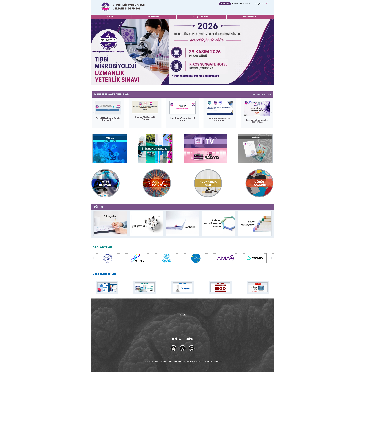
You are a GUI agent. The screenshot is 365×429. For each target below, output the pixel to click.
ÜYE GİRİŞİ (238, 4)
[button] (271, 113)
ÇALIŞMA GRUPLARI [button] (201, 17)
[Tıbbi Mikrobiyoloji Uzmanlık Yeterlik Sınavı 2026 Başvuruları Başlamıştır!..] (182, 52)
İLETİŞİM (258, 4)
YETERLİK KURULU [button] (249, 17)
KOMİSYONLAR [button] (153, 17)
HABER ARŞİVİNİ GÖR (261, 94)
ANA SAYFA (225, 4)
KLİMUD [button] (110, 17)
